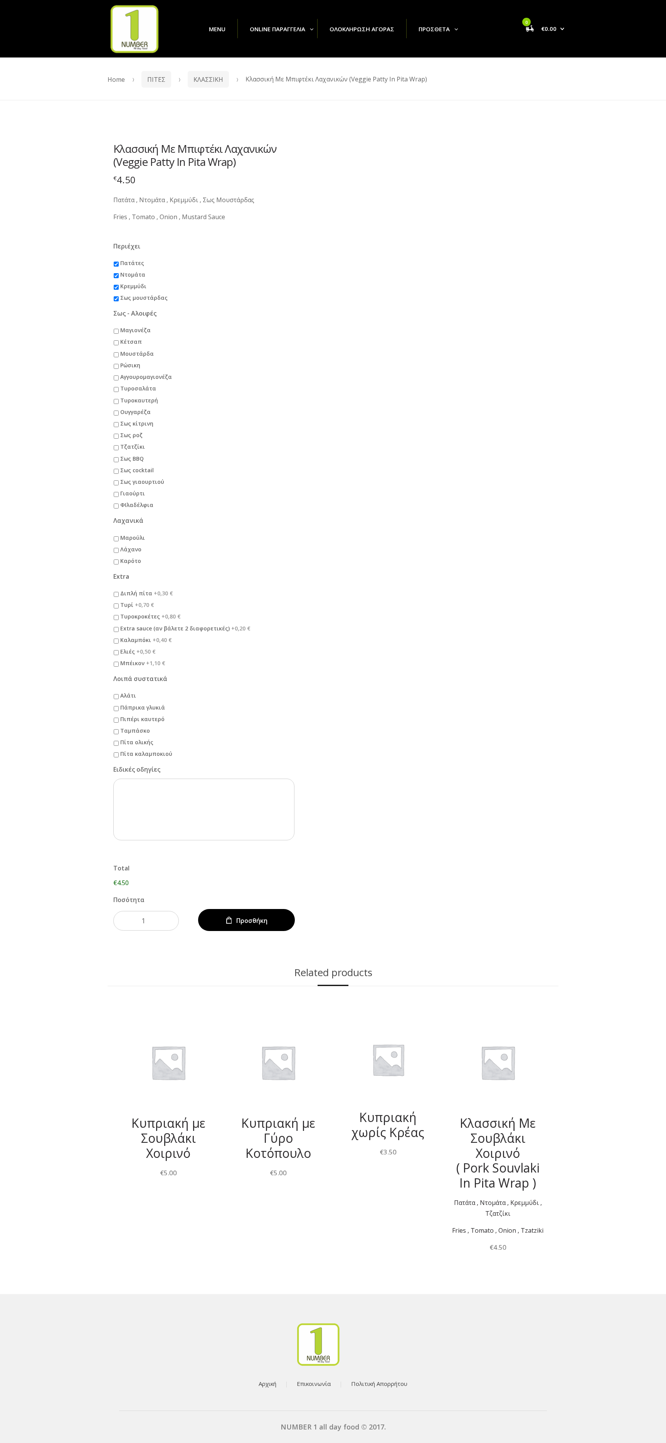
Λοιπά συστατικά (140, 679)
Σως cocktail (137, 470)
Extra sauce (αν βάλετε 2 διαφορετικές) (185, 628)
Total (121, 868)
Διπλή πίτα (146, 593)
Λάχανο (130, 549)
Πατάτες (132, 263)
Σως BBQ (132, 458)
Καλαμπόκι (146, 640)
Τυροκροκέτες (150, 616)
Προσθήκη (251, 920)
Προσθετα (434, 29)
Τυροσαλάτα (138, 388)
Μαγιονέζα (135, 330)
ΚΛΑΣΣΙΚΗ (208, 79)
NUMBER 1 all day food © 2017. (333, 1426)
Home (116, 79)
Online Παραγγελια (277, 29)
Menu (217, 29)
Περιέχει (126, 246)
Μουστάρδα (137, 353)
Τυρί (137, 604)
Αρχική (267, 1383)
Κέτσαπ (131, 341)
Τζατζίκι (132, 446)
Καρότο (130, 560)
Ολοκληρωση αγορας (362, 29)
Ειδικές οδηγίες (136, 769)
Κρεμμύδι (133, 286)
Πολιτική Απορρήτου (379, 1383)
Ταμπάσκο (135, 730)
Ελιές (138, 651)
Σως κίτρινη (136, 423)
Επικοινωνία (314, 1383)
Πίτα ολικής (136, 742)
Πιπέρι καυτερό (142, 719)
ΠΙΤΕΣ (156, 79)
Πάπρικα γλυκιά (142, 707)
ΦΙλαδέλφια (136, 505)
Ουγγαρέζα (135, 412)
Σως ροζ (131, 435)
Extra (121, 577)
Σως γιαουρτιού (142, 481)
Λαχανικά (128, 521)
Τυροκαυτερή (139, 400)
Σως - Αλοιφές (134, 313)
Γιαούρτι (132, 493)
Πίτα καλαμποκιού (146, 753)
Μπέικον (142, 663)
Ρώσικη (130, 365)
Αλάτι (128, 695)
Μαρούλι (132, 537)
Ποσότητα (129, 900)
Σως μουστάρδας (144, 297)
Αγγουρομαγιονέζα (146, 376)
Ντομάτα (132, 274)
